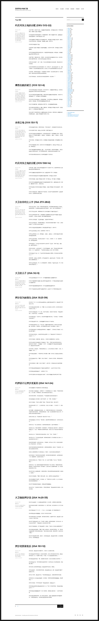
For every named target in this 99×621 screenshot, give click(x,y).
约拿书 (69, 65)
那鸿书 (69, 68)
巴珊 (17, 37)
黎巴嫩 (16, 137)
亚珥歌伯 (21, 34)
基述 (21, 132)
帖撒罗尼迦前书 (70, 89)
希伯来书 (69, 97)
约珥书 (69, 62)
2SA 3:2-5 (16, 280)
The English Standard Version (73, 114)
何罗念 (16, 306)
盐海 (19, 39)
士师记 (69, 35)
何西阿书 (69, 60)
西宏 (17, 100)
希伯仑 (23, 283)
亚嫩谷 (20, 92)
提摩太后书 (69, 93)
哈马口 (17, 132)
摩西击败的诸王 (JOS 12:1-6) (30, 85)
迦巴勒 (17, 136)
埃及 (19, 132)
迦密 (21, 214)
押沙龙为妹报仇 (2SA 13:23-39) (31, 297)
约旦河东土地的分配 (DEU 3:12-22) (33, 25)
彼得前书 (69, 99)
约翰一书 (69, 101)
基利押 (17, 283)
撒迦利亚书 (69, 72)
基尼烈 (22, 36)
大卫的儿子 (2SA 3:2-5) (27, 273)
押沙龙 (16, 284)
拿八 (17, 213)
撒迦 (23, 97)
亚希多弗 (22, 553)
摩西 (21, 97)
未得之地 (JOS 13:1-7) (26, 122)
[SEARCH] (83, 20)
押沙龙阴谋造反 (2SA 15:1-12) (30, 546)
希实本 (19, 97)
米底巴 (23, 175)
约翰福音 (78, 8)
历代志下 (69, 44)
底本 (23, 174)
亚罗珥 (23, 94)
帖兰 (24, 212)
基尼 (17, 212)
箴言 (68, 51)
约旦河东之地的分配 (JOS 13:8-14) (33, 163)
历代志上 (69, 42)
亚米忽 (21, 305)
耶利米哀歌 (69, 57)
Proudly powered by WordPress (28, 615)
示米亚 (22, 307)
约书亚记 (16, 91)
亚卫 (19, 130)
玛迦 (17, 39)
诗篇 (68, 50)
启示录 (82, 8)
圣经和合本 (69, 113)
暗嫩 (20, 284)
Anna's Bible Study (71, 112)
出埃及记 (69, 29)
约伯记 (69, 48)
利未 (20, 173)
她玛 (22, 306)
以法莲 (24, 305)
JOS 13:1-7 (17, 130)
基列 (20, 36)
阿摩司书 (69, 63)
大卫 (22, 212)
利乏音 (20, 35)
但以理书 (69, 59)
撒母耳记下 (17, 279)
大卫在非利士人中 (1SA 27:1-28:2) (32, 202)
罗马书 (69, 81)
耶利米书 (69, 56)
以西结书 (69, 58)
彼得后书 (69, 100)
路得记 (69, 36)
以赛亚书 (69, 54)
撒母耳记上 (17, 208)
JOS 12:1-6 (17, 92)
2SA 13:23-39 (17, 305)
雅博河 (20, 40)
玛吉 (22, 37)
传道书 (69, 52)
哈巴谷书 (69, 69)
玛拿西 (19, 98)
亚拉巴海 (18, 34)
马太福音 (62, 8)
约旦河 (16, 176)
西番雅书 (69, 70)
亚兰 (20, 553)
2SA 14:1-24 (17, 390)
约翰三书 (69, 104)
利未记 (69, 30)
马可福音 (67, 8)
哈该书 (69, 71)
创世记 (57, 8)
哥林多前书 (69, 82)
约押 (19, 506)
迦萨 (21, 136)
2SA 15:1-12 (17, 553)
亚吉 (22, 209)
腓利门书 (69, 95)
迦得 (17, 40)
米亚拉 (20, 133)
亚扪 (22, 92)
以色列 (17, 35)
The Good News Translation (73, 116)
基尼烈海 (22, 96)
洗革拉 (20, 213)
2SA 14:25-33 (17, 505)
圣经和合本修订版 (21, 9)
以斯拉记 (69, 45)
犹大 (22, 213)
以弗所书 (69, 86)
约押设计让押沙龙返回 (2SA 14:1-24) (34, 383)
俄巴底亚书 (69, 64)
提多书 (69, 94)
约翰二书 (69, 103)
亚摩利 (17, 94)
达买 (19, 285)
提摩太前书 (69, 92)
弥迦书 (69, 66)
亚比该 (17, 210)
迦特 (19, 136)
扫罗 (16, 213)
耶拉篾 (16, 214)
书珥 (20, 209)
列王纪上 (69, 40)
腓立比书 (69, 87)
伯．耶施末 (21, 95)
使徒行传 (69, 80)
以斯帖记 (69, 47)
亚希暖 (23, 280)
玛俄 (24, 213)
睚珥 (20, 39)
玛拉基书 (69, 74)
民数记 (69, 31)
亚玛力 (20, 210)
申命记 (16, 31)
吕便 (22, 35)
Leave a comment (18, 41)
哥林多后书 (69, 83)
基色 (19, 212)
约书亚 (23, 39)
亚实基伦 (22, 130)
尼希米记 (69, 46)
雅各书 (69, 98)
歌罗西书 (69, 88)
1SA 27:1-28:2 (17, 209)
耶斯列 (19, 214)
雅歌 (68, 53)
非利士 (23, 136)
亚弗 (17, 131)
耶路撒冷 (22, 506)
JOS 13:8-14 (17, 170)
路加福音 (72, 8)
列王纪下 (69, 41)
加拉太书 (69, 84)
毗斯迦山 (19, 37)
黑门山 (23, 100)
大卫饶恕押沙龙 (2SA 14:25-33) (31, 497)
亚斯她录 (20, 94)
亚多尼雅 (20, 280)
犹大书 (69, 105)
